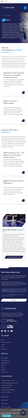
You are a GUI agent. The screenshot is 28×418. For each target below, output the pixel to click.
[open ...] (23, 92)
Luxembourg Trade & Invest (7, 380)
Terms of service (8, 295)
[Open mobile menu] (25, 7)
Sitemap (3, 369)
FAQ (2, 367)
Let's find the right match (14, 257)
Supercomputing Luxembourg (8, 389)
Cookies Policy (4, 400)
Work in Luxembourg (6, 392)
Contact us (3, 365)
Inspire (2, 340)
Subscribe (14, 300)
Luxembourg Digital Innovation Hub (9, 383)
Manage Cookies (5, 396)
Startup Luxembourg (6, 387)
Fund (2, 347)
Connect (3, 344)
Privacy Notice (16, 285)
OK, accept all (7, 416)
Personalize (16, 416)
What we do (4, 349)
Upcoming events (5, 360)
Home (3, 15)
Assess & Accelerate (6, 342)
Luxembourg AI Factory (6, 385)
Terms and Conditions (6, 407)
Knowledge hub (4, 362)
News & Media (4, 358)
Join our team (4, 371)
